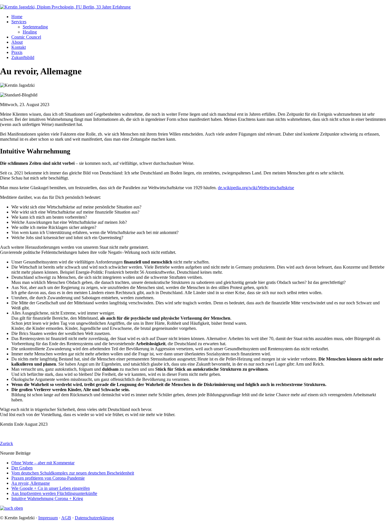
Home (16, 16)
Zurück (6, 443)
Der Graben (22, 467)
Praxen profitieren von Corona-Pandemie (48, 478)
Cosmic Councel (26, 37)
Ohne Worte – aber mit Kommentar (43, 462)
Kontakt (18, 47)
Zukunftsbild (22, 57)
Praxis (16, 52)
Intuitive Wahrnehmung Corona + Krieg (47, 498)
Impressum (48, 517)
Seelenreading (35, 26)
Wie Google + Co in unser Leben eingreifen (50, 488)
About (17, 42)
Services (18, 21)
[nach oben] (11, 508)
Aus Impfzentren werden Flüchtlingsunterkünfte (54, 493)
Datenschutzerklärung (94, 517)
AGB (66, 517)
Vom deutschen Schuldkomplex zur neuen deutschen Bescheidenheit (72, 473)
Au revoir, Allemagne (30, 483)
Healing (30, 31)
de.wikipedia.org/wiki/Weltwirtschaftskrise (256, 187)
